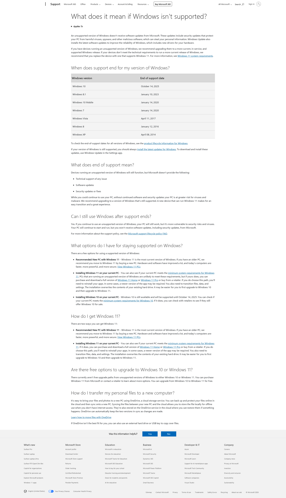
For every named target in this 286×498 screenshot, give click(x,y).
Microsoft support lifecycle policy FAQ (147, 233)
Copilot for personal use (32, 473)
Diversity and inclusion (232, 473)
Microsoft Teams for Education (116, 459)
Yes (150, 433)
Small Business (148, 482)
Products (94, 4)
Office (83, 4)
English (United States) (36, 491)
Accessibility (228, 478)
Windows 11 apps (30, 482)
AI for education (110, 482)
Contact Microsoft (162, 492)
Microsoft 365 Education (114, 463)
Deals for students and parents (116, 478)
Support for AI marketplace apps (196, 463)
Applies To (78, 26)
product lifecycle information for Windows (166, 143)
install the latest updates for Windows (156, 149)
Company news (229, 459)
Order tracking (70, 468)
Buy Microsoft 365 (163, 4)
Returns (68, 463)
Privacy (175, 492)
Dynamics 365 (148, 459)
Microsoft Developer (192, 454)
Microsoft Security (149, 454)
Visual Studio (189, 482)
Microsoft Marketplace (193, 473)
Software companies (192, 478)
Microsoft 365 (70, 4)
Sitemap (149, 492)
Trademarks (199, 492)
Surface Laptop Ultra (31, 459)
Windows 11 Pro (149, 280)
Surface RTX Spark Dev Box (33, 463)
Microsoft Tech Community (194, 468)
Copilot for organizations (33, 468)
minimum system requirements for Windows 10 (128, 300)
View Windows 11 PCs (128, 266)
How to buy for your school (114, 468)
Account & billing (125, 4)
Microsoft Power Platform (152, 468)
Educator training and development (117, 473)
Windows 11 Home (127, 280)
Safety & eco (212, 492)
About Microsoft (230, 454)
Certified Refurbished (73, 473)
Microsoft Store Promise (74, 478)
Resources (142, 4)
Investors (227, 468)
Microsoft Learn (190, 459)
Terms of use (186, 492)
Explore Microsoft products (33, 478)
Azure (187, 449)
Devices (108, 4)
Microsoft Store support (74, 459)
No (168, 433)
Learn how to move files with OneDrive (91, 417)
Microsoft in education (113, 449)
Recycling (224, 492)
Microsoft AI (147, 449)
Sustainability (229, 482)
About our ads (237, 492)
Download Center (71, 454)
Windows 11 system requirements (195, 55)
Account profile (70, 449)
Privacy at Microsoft (231, 463)
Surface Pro (28, 449)
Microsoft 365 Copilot (151, 478)
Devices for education (113, 454)
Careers (227, 449)
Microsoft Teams (149, 473)
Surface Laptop (29, 454)
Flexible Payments (71, 482)
